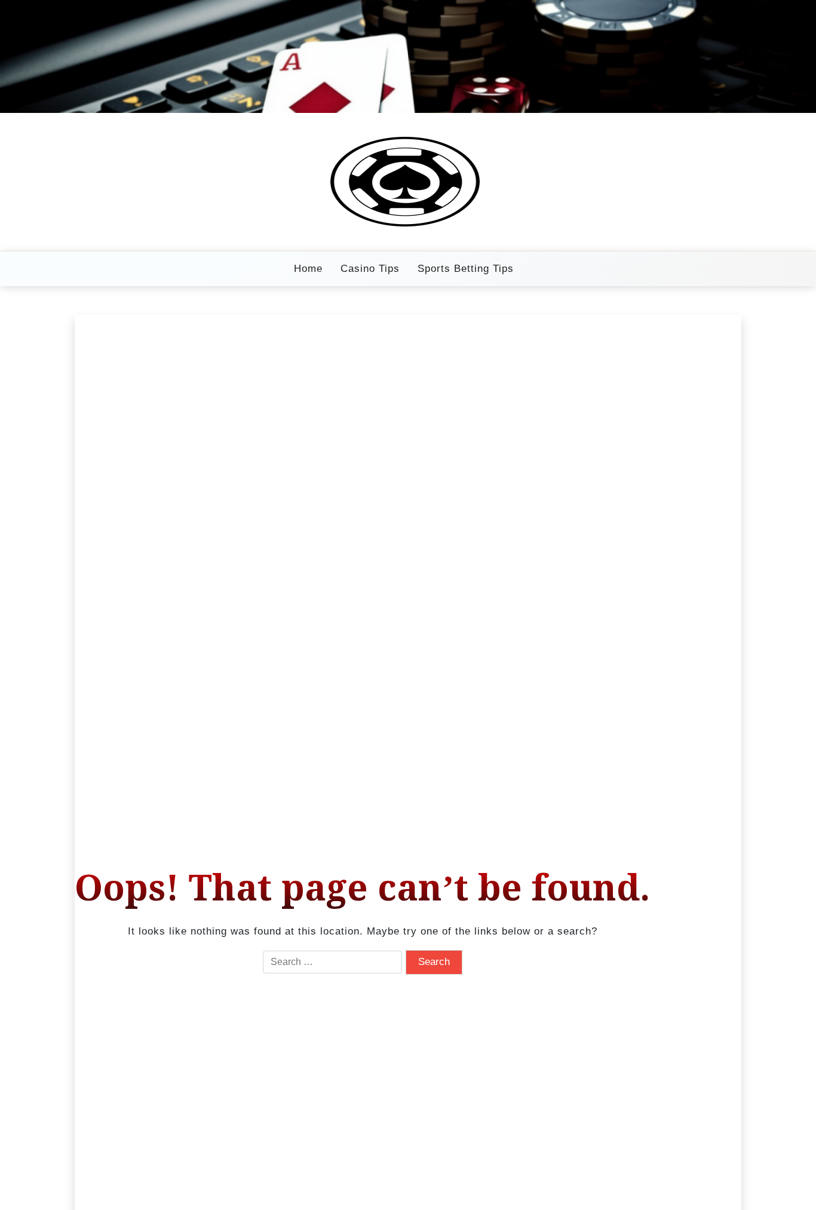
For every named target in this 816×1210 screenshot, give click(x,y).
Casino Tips (370, 268)
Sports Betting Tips (466, 268)
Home (308, 268)
